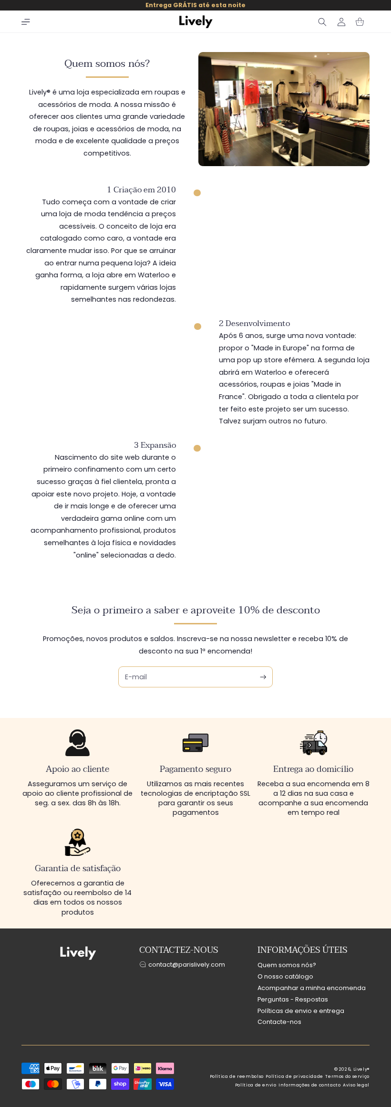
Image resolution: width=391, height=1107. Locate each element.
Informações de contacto (309, 1085)
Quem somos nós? (286, 965)
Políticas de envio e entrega (300, 1011)
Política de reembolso (237, 1076)
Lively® (361, 1069)
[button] (25, 22)
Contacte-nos (279, 1022)
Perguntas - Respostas (292, 999)
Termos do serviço (347, 1076)
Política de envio (256, 1085)
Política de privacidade (294, 1076)
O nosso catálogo (285, 976)
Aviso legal (356, 1085)
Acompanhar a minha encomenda (311, 988)
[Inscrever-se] (263, 676)
